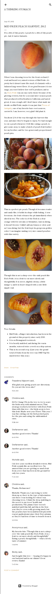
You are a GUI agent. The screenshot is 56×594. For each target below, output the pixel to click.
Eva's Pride (12, 93)
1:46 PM (15, 545)
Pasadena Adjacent (21, 381)
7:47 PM (15, 564)
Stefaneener (17, 429)
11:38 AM (15, 422)
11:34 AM (15, 391)
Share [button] (6, 368)
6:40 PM (15, 437)
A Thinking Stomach (17, 9)
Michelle (16, 460)
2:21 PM (15, 520)
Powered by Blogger (30, 586)
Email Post (14, 368)
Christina (16, 398)
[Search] (50, 4)
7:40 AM (15, 477)
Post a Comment (11, 570)
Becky (15, 552)
